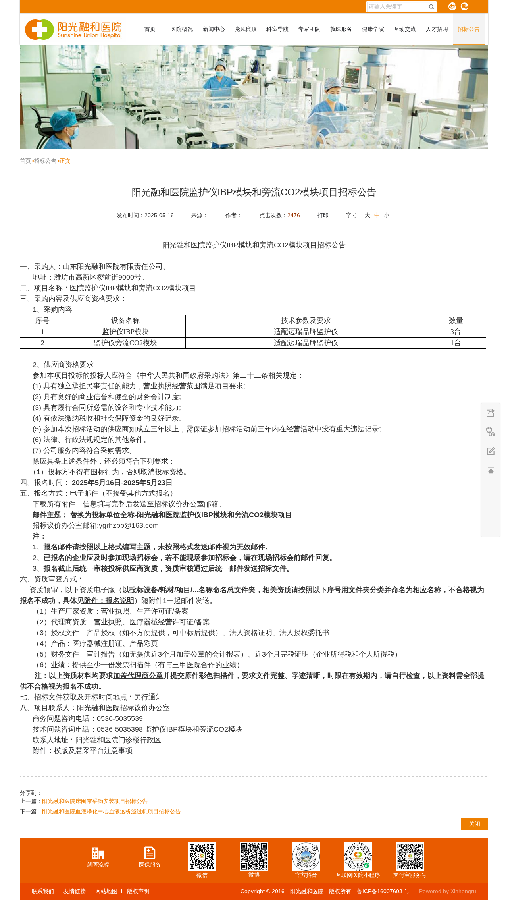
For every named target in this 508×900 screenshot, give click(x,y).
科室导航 (277, 29)
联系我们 (43, 891)
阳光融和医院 (306, 891)
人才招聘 (437, 29)
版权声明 (138, 891)
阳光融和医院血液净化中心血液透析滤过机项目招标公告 (111, 811)
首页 (150, 29)
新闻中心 (214, 29)
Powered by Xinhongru (447, 891)
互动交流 (405, 29)
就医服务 (341, 29)
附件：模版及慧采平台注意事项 (83, 751)
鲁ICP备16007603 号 (383, 891)
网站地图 (106, 891)
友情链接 (75, 891)
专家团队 (309, 29)
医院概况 (182, 29)
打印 (323, 215)
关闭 (474, 824)
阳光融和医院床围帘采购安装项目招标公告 (95, 801)
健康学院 (373, 29)
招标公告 (469, 29)
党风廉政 (246, 29)
